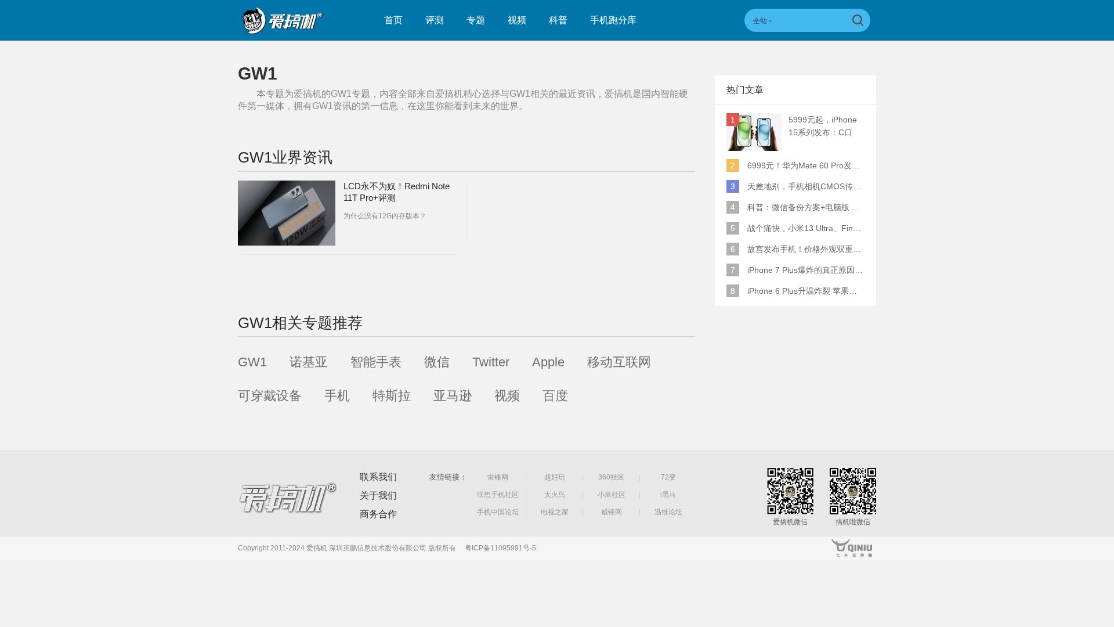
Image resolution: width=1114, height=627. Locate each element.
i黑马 (668, 495)
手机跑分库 (613, 20)
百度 (555, 395)
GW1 (252, 362)
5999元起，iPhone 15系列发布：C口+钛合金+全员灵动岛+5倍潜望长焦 (826, 127)
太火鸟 (554, 495)
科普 (558, 20)
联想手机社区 (498, 495)
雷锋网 (497, 477)
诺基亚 (309, 362)
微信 (437, 362)
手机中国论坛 (498, 512)
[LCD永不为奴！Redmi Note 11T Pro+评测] (286, 213)
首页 (393, 20)
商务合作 (378, 514)
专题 (475, 20)
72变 (668, 477)
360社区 (611, 477)
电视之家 (555, 512)
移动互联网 (619, 362)
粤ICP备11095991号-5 (500, 548)
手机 (337, 395)
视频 (517, 20)
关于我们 (378, 495)
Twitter (490, 362)
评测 (434, 20)
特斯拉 (391, 395)
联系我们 (378, 477)
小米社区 (611, 495)
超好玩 (554, 477)
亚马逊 (452, 395)
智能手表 (376, 362)
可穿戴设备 (270, 395)
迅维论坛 (668, 512)
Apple (548, 362)
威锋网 (611, 512)
